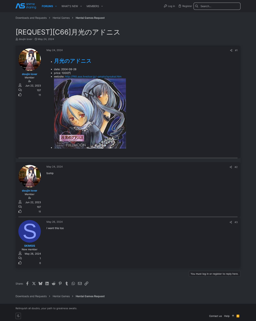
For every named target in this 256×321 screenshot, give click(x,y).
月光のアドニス (73, 61)
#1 (236, 50)
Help (227, 315)
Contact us (215, 315)
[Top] (233, 316)
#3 (236, 222)
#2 (236, 166)
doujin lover (25, 39)
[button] (55, 6)
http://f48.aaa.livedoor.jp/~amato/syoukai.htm (93, 76)
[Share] (231, 50)
